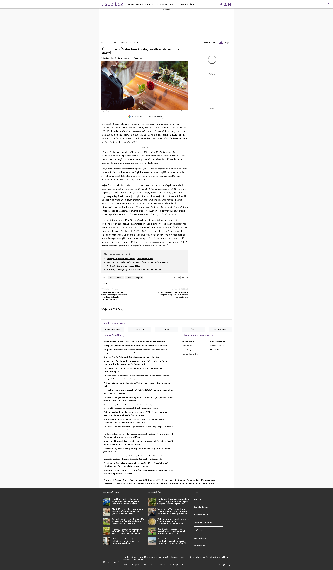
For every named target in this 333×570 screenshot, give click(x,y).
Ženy (192, 4)
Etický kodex (200, 546)
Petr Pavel (187, 346)
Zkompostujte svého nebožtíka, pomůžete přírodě (130, 258)
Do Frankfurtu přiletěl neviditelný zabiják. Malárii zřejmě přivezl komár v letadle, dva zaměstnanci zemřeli (172, 542)
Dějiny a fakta (220, 329)
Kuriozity (140, 329)
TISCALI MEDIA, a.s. (143, 565)
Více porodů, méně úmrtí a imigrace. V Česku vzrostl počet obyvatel (137, 262)
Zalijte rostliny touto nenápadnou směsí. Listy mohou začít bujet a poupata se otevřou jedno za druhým (173, 502)
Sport (172, 4)
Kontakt (173, 565)
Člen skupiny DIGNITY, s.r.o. (160, 565)
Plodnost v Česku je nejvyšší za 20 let (123, 266)
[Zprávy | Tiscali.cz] (112, 4)
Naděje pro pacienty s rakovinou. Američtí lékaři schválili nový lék (136, 345)
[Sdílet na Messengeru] (179, 277)
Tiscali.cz (108, 480)
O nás (179, 565)
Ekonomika (161, 4)
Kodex (184, 565)
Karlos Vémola (217, 346)
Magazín (149, 4)
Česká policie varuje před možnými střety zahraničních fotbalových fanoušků (171, 531)
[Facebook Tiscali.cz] (325, 4)
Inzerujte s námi (201, 515)
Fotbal (166, 329)
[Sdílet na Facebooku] (175, 277)
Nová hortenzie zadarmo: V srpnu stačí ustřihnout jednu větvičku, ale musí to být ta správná (125, 502)
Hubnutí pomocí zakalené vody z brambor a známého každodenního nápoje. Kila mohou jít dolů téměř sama (173, 522)
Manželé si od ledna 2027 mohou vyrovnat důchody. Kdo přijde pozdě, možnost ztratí (127, 511)
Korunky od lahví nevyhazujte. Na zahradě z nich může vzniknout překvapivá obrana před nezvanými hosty (128, 522)
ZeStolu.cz (180, 480)
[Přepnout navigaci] (225, 4)
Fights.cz (142, 483)
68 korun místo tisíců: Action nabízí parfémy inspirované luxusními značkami (126, 541)
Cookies (198, 530)
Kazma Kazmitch (190, 354)
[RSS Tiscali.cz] (329, 4)
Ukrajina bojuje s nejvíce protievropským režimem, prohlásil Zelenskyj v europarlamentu (114, 295)
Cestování (183, 4)
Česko (111, 277)
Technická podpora (203, 522)
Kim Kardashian (217, 341)
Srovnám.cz (191, 483)
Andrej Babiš (188, 341)
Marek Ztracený (217, 350)
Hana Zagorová (189, 350)
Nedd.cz (121, 483)
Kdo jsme (198, 499)
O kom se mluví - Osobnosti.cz (198, 335)
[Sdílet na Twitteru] (182, 277)
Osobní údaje (200, 538)
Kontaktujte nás (201, 507)
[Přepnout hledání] (221, 4)
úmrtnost (119, 277)
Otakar (137, 43)
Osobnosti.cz (193, 480)
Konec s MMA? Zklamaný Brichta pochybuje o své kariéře (131, 357)
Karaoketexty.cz (208, 480)
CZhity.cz (164, 483)
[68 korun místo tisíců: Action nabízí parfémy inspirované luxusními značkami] (106, 541)
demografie (138, 277)
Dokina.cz (153, 483)
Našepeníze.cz (177, 483)
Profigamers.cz (165, 480)
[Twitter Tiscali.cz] (224, 565)
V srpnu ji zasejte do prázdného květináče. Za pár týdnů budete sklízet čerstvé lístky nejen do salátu (127, 532)
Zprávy (117, 480)
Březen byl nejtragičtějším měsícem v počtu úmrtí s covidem (134, 269)
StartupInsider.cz (207, 483)
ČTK (111, 283)
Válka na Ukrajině (112, 329)
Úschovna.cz (110, 483)
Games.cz (152, 480)
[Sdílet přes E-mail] (186, 277)
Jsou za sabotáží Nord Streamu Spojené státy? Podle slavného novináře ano (173, 294)
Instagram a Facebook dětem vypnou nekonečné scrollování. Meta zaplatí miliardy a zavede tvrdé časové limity (172, 512)
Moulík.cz (131, 483)
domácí (128, 277)
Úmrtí (193, 329)
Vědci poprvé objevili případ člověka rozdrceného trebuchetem (134, 341)
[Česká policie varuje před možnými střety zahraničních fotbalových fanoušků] (152, 531)
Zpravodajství (135, 4)
